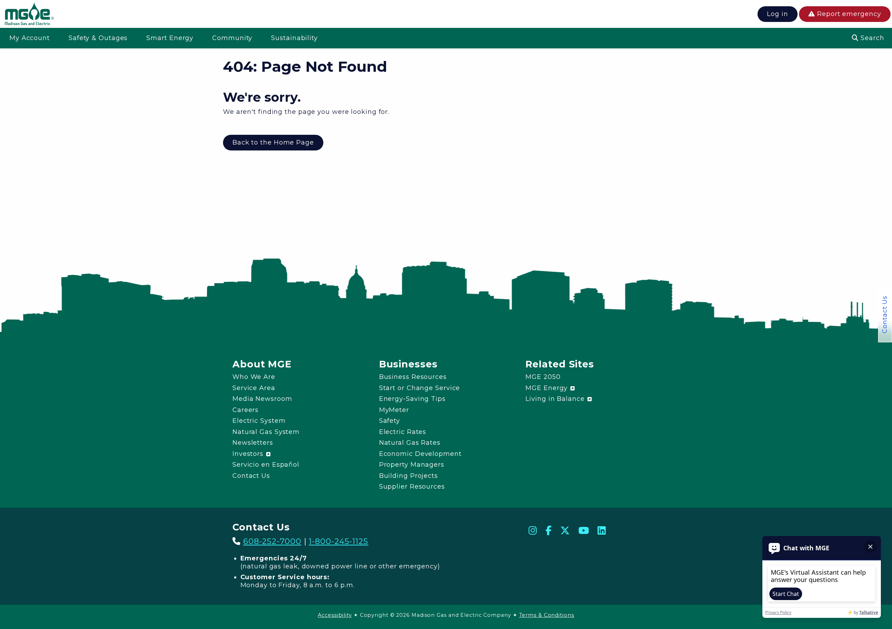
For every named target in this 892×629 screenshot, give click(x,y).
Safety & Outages (98, 38)
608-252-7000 (272, 541)
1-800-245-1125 (338, 541)
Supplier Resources (412, 486)
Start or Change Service (419, 388)
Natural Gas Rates (409, 442)
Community (232, 38)
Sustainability (294, 38)
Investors (249, 454)
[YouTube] (583, 530)
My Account (29, 38)
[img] (29, 15)
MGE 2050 (542, 377)
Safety (389, 421)
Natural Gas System (266, 432)
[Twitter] (565, 530)
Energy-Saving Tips (412, 399)
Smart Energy (169, 38)
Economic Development (420, 454)
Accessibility (335, 615)
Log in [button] (777, 14)
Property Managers (411, 464)
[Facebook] (549, 530)
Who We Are (253, 377)
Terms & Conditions (546, 615)
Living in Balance (555, 399)
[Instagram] (532, 530)
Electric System (259, 421)
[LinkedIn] (601, 530)
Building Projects (408, 476)
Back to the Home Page (273, 142)
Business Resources (413, 377)
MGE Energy (547, 388)
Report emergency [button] (848, 14)
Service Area (253, 388)
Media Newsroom (262, 399)
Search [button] (871, 38)
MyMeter (394, 410)
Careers (245, 410)
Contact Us (885, 314)
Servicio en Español (265, 464)
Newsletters (252, 442)
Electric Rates (402, 432)
